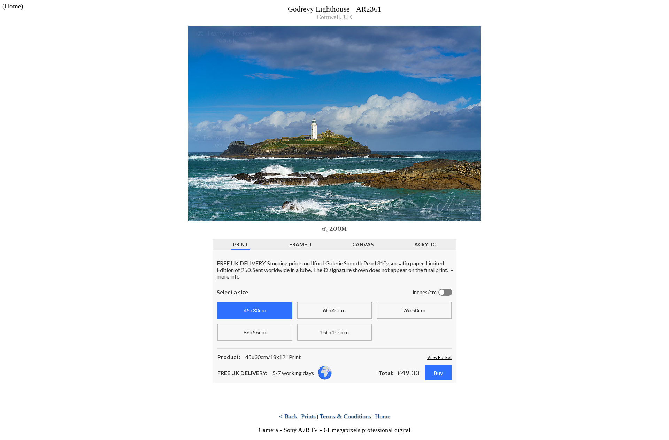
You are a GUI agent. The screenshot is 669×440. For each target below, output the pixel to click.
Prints (308, 416)
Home (382, 416)
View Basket (439, 357)
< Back (288, 416)
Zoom (338, 229)
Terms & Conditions (345, 416)
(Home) (12, 6)
